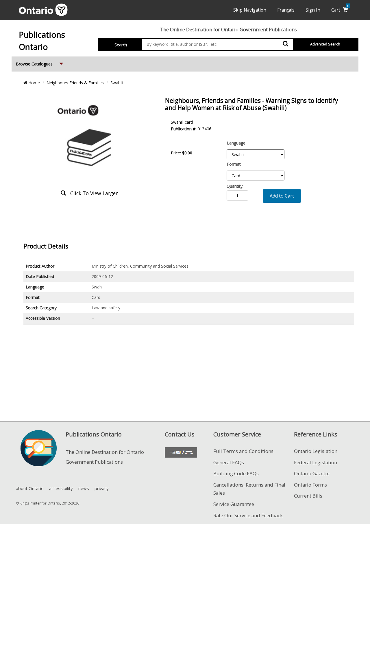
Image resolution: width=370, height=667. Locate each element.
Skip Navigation (249, 10)
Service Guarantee (233, 504)
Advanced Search (325, 44)
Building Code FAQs (236, 473)
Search (120, 44)
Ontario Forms (310, 484)
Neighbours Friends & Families (75, 82)
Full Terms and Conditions (243, 451)
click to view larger (92, 193)
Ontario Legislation (315, 451)
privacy (102, 488)
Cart (340, 10)
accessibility (61, 488)
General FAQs (228, 462)
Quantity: (235, 186)
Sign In (313, 10)
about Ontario (30, 488)
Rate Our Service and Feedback (248, 515)
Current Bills (308, 495)
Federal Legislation (315, 462)
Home (33, 82)
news (83, 488)
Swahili (116, 82)
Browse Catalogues (40, 64)
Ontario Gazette (312, 473)
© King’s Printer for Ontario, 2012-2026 (47, 503)
